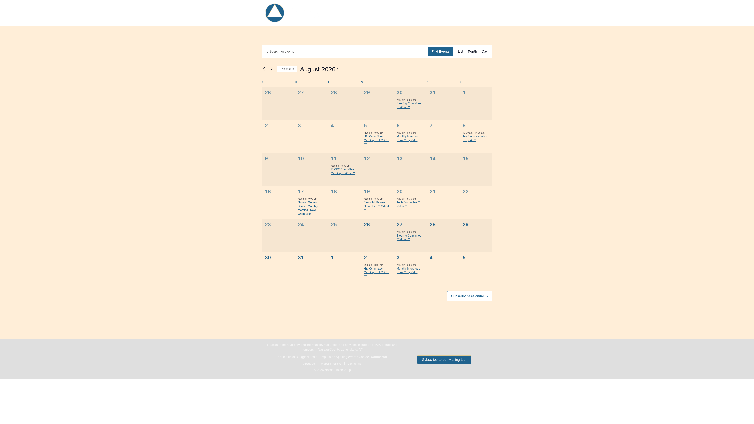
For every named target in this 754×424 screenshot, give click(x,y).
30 (400, 92)
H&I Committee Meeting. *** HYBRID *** (376, 140)
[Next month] (271, 69)
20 (400, 191)
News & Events (441, 13)
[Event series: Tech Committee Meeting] (352, 165)
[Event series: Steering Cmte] (417, 99)
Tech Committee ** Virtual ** (408, 204)
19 (367, 191)
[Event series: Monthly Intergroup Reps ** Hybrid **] (417, 132)
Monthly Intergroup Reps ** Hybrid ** (408, 138)
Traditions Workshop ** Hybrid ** (475, 138)
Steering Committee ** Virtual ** (409, 105)
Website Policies (331, 363)
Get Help (344, 13)
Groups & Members (379, 13)
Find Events (440, 51)
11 (334, 158)
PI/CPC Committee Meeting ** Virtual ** (343, 171)
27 (400, 224)
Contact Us (354, 363)
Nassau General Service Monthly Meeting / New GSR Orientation (310, 208)
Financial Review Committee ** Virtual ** (376, 206)
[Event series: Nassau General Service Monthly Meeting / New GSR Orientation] (319, 198)
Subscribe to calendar (467, 296)
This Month (287, 69)
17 (301, 191)
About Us (473, 13)
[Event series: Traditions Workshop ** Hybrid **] (486, 132)
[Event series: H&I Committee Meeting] (385, 132)
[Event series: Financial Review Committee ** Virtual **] (385, 198)
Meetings (414, 13)
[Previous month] (264, 69)
